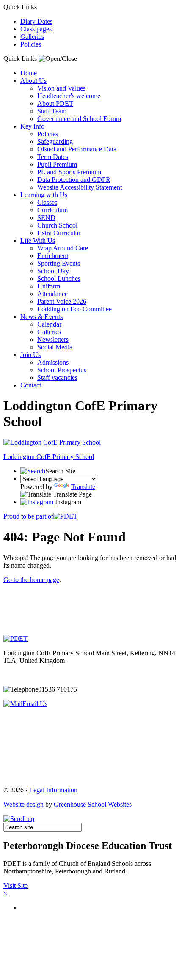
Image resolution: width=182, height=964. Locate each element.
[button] (58, 59)
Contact (30, 385)
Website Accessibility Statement (79, 187)
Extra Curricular (58, 232)
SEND (46, 217)
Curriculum (52, 210)
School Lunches (58, 278)
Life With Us (37, 240)
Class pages (36, 29)
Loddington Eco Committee (74, 309)
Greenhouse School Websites (93, 804)
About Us (33, 80)
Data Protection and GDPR (73, 179)
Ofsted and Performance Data (76, 149)
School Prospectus (61, 370)
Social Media (54, 347)
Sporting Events (58, 263)
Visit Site (15, 885)
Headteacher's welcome (68, 95)
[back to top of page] (18, 818)
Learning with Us (43, 194)
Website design (23, 804)
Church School (57, 225)
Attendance (52, 293)
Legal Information (53, 790)
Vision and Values (61, 88)
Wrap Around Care (62, 248)
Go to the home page (31, 579)
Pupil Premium (57, 164)
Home (28, 73)
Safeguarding (55, 141)
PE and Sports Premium (69, 172)
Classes (47, 202)
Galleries (32, 36)
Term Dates (52, 156)
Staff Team (51, 111)
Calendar (49, 324)
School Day (53, 271)
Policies (30, 44)
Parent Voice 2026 (61, 301)
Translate (83, 486)
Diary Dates (36, 21)
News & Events (41, 316)
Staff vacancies (57, 377)
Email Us (34, 703)
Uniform (48, 286)
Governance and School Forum (79, 118)
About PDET (55, 103)
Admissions (53, 362)
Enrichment (52, 255)
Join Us (30, 354)
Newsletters (53, 339)
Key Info (32, 126)
